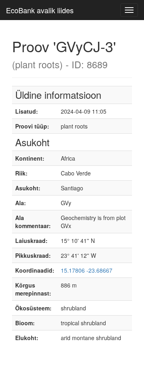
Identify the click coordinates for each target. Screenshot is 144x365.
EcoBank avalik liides (40, 10)
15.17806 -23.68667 (86, 270)
